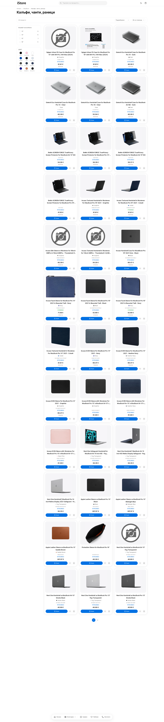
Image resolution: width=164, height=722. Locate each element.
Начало (19, 8)
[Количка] (145, 3)
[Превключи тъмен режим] (141, 3)
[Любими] (70, 70)
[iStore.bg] (22, 3)
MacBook (26, 8)
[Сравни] (74, 70)
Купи (57, 70)
